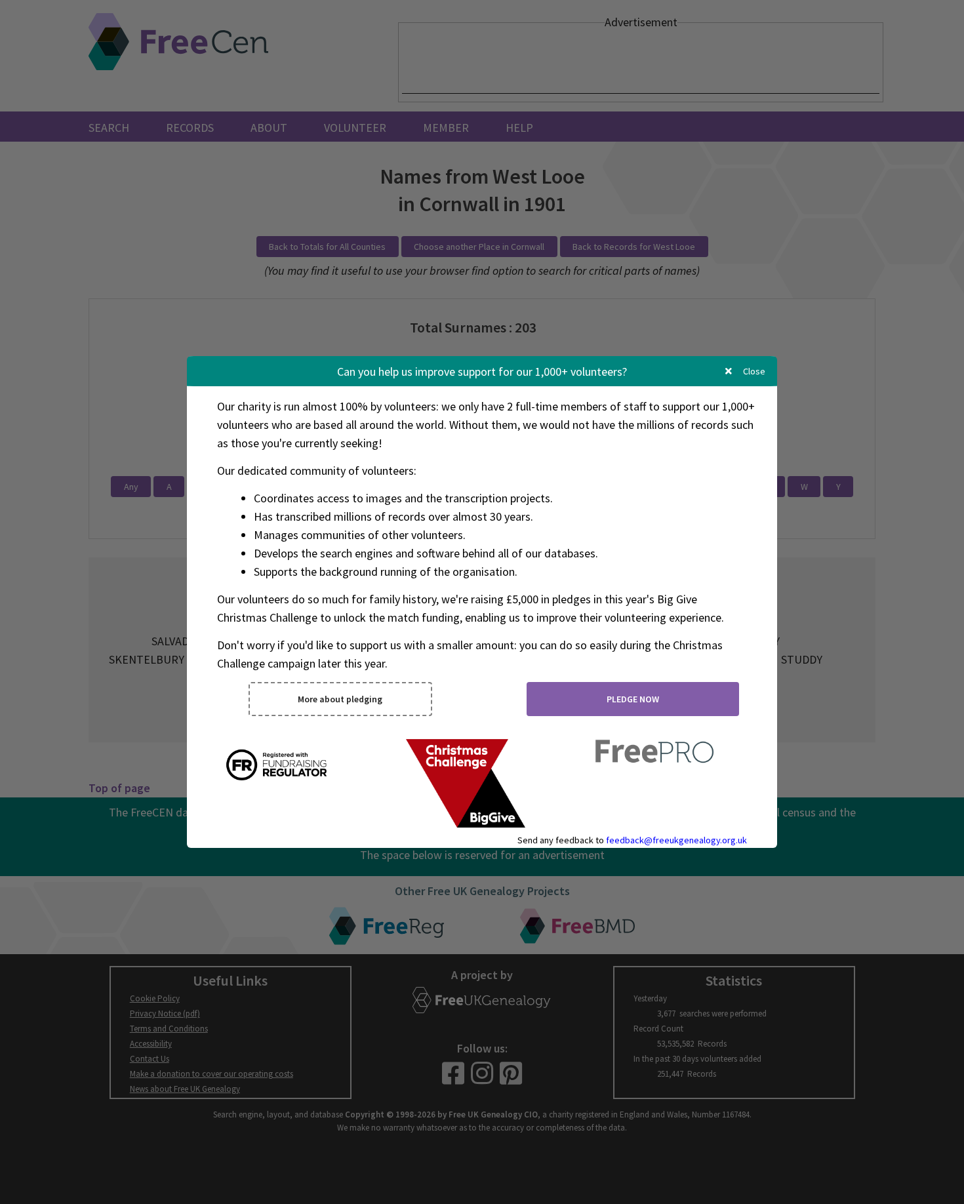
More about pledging (340, 699)
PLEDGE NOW (633, 699)
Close (753, 371)
